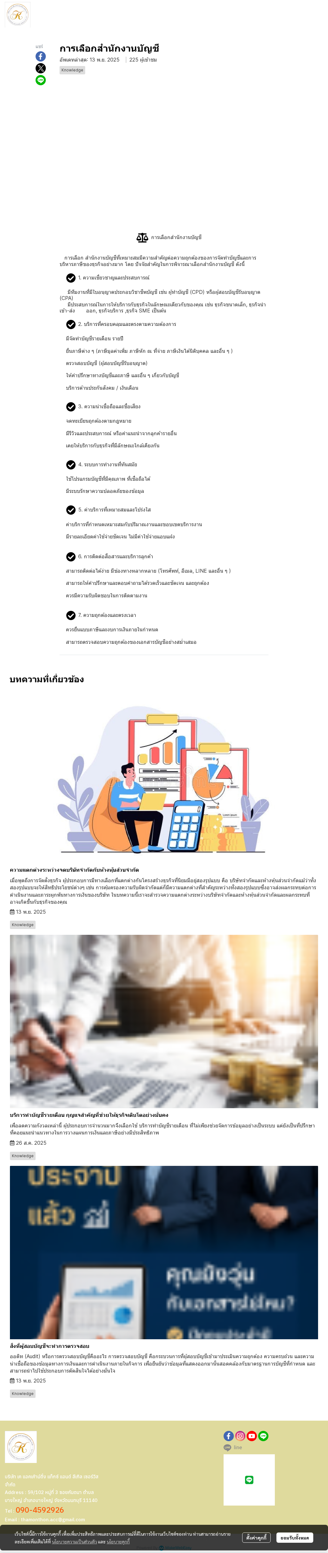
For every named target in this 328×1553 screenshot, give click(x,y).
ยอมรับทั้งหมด (295, 1538)
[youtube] (252, 1436)
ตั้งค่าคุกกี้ (256, 1538)
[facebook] (229, 1436)
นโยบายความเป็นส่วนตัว (74, 1541)
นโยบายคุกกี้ (118, 1541)
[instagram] (240, 1436)
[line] (263, 1436)
